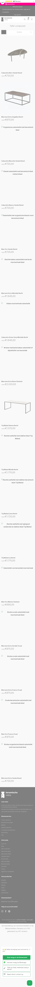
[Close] (29, 949)
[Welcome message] (29, 983)
